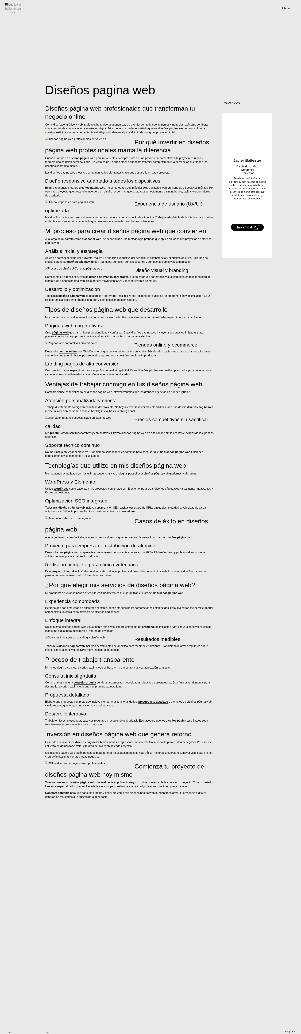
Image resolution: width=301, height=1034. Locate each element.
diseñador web (91, 239)
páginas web (60, 332)
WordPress (61, 488)
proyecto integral (62, 571)
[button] (271, 103)
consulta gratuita (85, 682)
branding (148, 626)
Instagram (289, 1031)
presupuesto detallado (153, 701)
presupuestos (59, 433)
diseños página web (82, 158)
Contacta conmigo (57, 792)
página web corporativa (79, 552)
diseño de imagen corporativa (109, 276)
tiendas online (68, 351)
